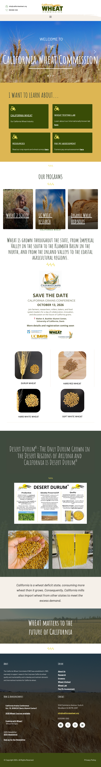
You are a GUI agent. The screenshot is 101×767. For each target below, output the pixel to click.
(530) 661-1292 (13, 10)
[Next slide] (94, 52)
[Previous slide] (6, 52)
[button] (50, 17)
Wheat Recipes (12, 724)
